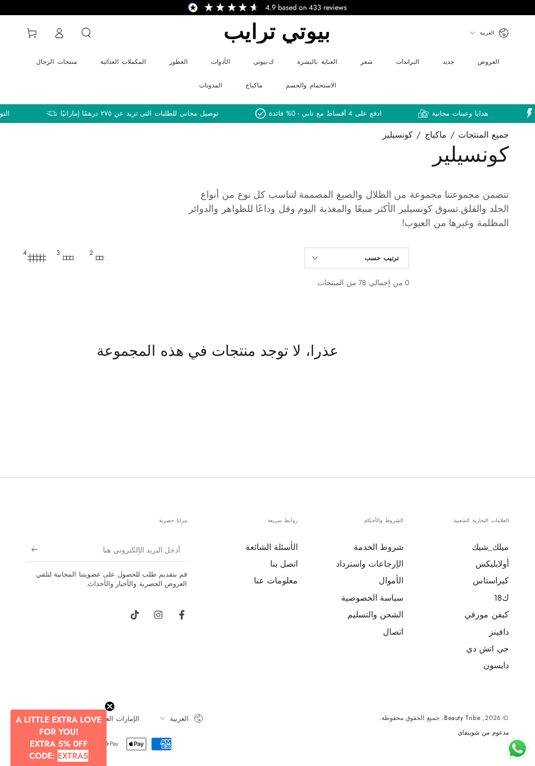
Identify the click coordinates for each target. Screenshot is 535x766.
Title (176, 427)
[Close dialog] (372, 246)
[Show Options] (360, 449)
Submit (267, 487)
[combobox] (265, 449)
